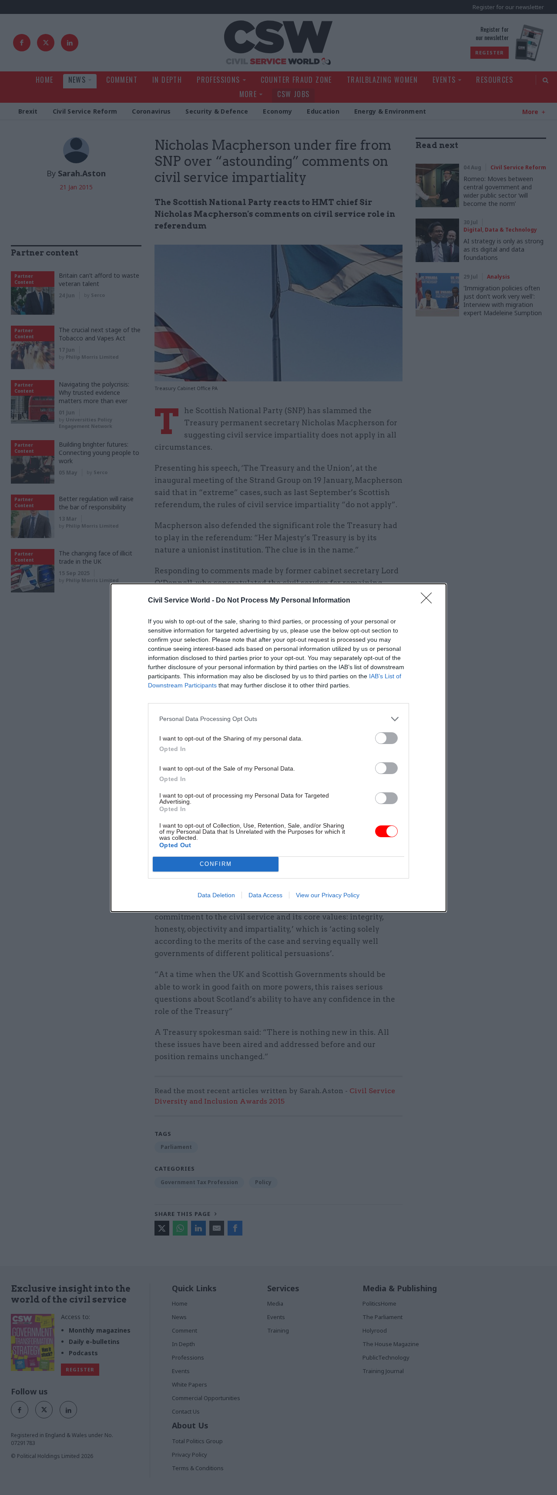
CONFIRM (216, 864)
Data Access (265, 895)
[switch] (386, 738)
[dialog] (278, 748)
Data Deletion (216, 895)
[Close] (429, 601)
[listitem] (278, 719)
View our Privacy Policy (327, 895)
